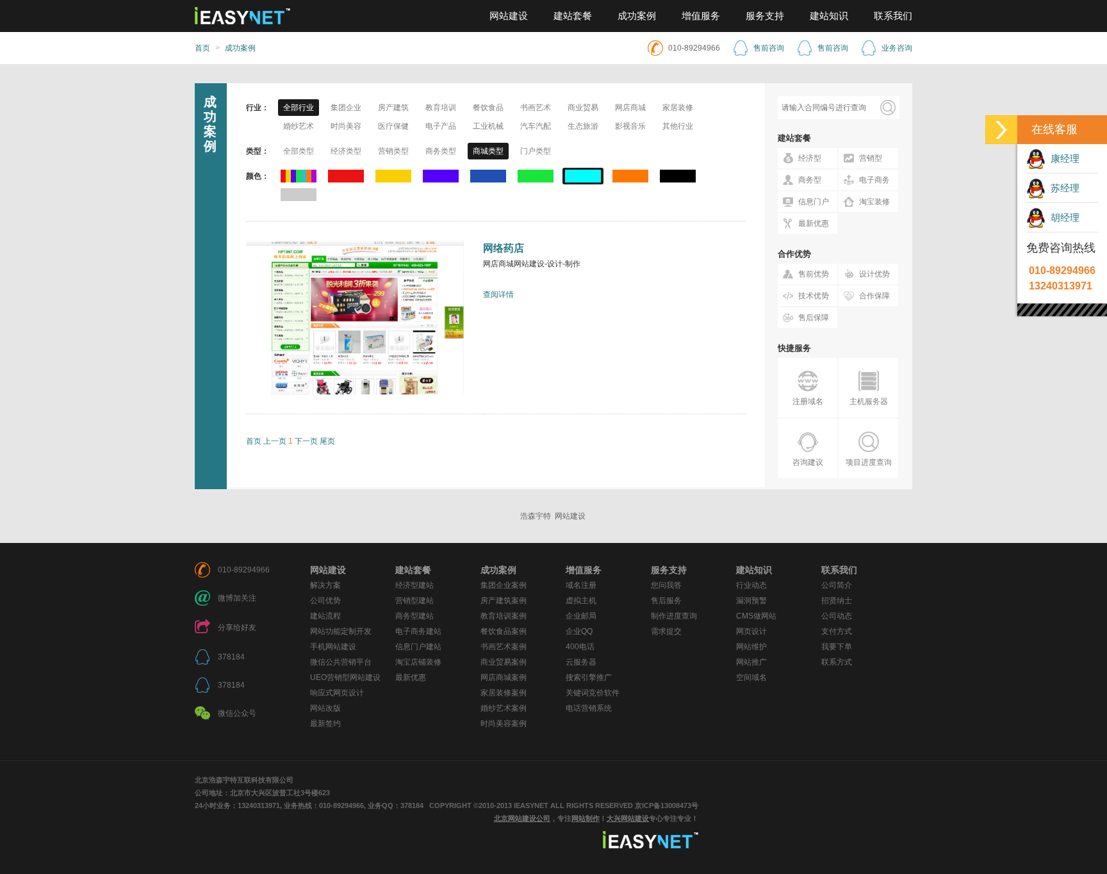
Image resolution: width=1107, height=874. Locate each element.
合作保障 (874, 295)
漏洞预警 (751, 600)
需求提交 (666, 631)
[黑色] (677, 176)
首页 (202, 48)
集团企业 (346, 107)
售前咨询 (768, 48)
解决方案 (325, 585)
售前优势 (813, 274)
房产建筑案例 (503, 600)
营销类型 (393, 151)
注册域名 (807, 401)
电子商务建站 (418, 631)
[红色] (345, 176)
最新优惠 (813, 223)
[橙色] (630, 176)
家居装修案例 (503, 692)
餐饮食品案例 (503, 631)
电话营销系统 (589, 708)
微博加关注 (237, 598)
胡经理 (1062, 217)
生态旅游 (583, 126)
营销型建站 (414, 600)
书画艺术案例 (503, 646)
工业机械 (488, 126)
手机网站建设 (333, 646)
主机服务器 (868, 401)
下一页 (306, 441)
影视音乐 (630, 126)
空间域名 (751, 677)
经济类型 (346, 151)
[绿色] (535, 176)
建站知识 (829, 16)
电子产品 (440, 126)
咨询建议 (807, 462)
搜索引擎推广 (589, 677)
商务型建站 (414, 615)
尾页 (327, 441)
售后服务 (666, 600)
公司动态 (836, 615)
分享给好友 (237, 627)
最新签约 (325, 723)
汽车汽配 (535, 126)
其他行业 (677, 126)
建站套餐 (573, 16)
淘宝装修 (874, 201)
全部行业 (298, 107)
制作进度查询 (674, 615)
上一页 (274, 441)
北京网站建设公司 (522, 818)
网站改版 (325, 708)
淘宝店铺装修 (418, 662)
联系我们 (893, 16)
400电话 (580, 646)
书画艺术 (535, 107)
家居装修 (677, 107)
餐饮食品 (488, 107)
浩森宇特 (535, 516)
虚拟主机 (581, 600)
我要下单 (836, 646)
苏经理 (1062, 187)
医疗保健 (393, 126)
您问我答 (666, 585)
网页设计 (751, 631)
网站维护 (751, 646)
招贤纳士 (836, 600)
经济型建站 (414, 585)
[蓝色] (488, 176)
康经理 (1062, 158)
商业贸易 (583, 107)
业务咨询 (897, 48)
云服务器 (581, 662)
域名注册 (581, 585)
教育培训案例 (503, 615)
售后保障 (813, 317)
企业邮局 (581, 615)
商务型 (809, 179)
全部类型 (298, 151)
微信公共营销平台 (341, 662)
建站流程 (325, 615)
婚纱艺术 (298, 126)
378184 (231, 656)
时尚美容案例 (503, 723)
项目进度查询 (869, 462)
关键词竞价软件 (592, 692)
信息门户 (813, 201)
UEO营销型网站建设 (345, 677)
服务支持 (765, 16)
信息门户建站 (418, 646)
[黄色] (393, 176)
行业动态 (751, 585)
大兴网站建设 (628, 818)
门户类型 (535, 151)
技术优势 (813, 295)
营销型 (870, 158)
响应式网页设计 (337, 692)
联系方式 (836, 662)
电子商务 (874, 179)
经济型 (809, 158)
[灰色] (298, 194)
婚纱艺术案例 (503, 708)
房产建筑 (393, 107)
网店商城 (630, 107)
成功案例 (637, 16)
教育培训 (440, 107)
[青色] (582, 176)
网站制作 (585, 818)
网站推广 (751, 662)
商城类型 (488, 151)
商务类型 (440, 151)
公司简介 (836, 585)
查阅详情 (498, 294)
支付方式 (836, 631)
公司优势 (325, 600)
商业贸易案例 (503, 662)
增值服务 (701, 16)
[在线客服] (1001, 129)
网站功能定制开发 (341, 631)
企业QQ (579, 631)
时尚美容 (346, 126)
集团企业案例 (503, 585)
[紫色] (440, 176)
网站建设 (508, 16)
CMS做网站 (756, 615)
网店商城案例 (503, 677)
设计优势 (874, 274)
